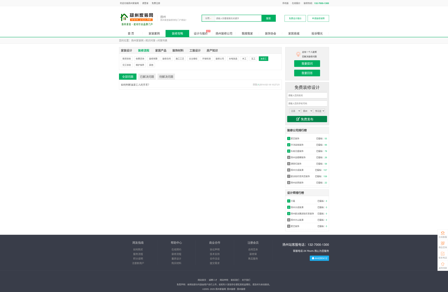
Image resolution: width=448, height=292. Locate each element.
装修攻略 (177, 33)
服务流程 (138, 254)
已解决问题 (147, 77)
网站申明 (224, 279)
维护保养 (140, 64)
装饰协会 (270, 33)
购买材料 (176, 263)
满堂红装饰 (296, 163)
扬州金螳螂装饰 (298, 157)
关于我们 (246, 279)
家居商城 (293, 33)
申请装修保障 (318, 18)
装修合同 (166, 58)
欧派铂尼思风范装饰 (300, 176)
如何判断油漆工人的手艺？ (135, 84)
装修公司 (220, 58)
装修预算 (153, 58)
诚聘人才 (213, 279)
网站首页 (202, 279)
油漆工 (263, 58)
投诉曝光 (317, 33)
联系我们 (235, 279)
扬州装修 (231, 288)
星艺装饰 (295, 138)
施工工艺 (180, 58)
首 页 (131, 33)
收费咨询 (140, 58)
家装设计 (126, 50)
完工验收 (126, 64)
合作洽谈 (215, 258)
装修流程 (143, 50)
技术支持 (215, 254)
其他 (151, 64)
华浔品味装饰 (297, 144)
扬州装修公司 (224, 33)
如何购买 (138, 249)
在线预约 (176, 249)
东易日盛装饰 (297, 151)
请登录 (145, 3)
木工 (244, 58)
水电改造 (233, 58)
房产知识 (212, 50)
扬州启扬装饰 (297, 182)
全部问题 (127, 77)
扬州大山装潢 (297, 219)
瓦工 (253, 58)
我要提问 (307, 63)
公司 (207, 18)
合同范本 (253, 249)
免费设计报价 (295, 18)
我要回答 (307, 73)
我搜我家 (247, 33)
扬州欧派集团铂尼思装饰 (302, 213)
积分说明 (138, 258)
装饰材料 (178, 50)
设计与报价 (201, 33)
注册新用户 (138, 263)
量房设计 (176, 258)
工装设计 (195, 50)
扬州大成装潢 (297, 169)
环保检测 (206, 58)
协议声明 (215, 249)
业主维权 (193, 58)
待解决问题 (166, 77)
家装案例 (154, 33)
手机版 (285, 3)
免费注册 (156, 3)
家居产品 (160, 50)
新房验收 (126, 58)
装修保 (253, 254)
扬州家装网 (137, 40)
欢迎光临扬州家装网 (129, 3)
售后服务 (253, 258)
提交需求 (215, 263)
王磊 (293, 200)
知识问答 (150, 40)
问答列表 (162, 40)
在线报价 (296, 3)
